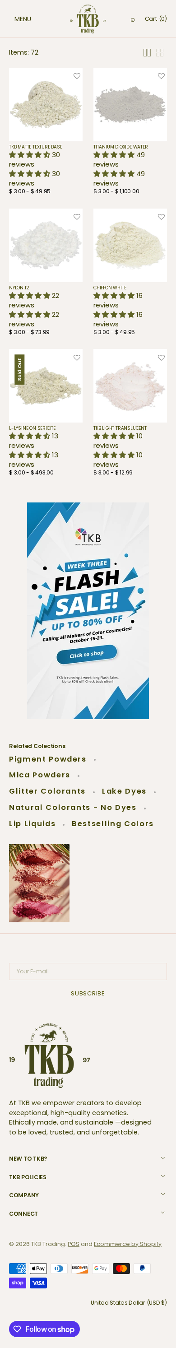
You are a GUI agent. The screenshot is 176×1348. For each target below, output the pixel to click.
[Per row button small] (159, 52)
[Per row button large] (147, 52)
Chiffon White (109, 288)
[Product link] (46, 134)
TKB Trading (48, 1244)
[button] (13, 19)
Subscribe (88, 993)
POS (73, 1244)
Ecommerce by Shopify (128, 1244)
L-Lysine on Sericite (32, 428)
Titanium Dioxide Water (120, 147)
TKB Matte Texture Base (35, 147)
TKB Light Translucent (120, 428)
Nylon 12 (19, 288)
